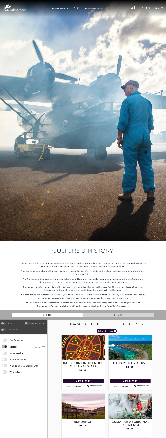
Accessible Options (37, 323)
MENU (156, 8)
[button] (149, 8)
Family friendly (13, 330)
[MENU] (162, 8)
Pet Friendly (11, 323)
